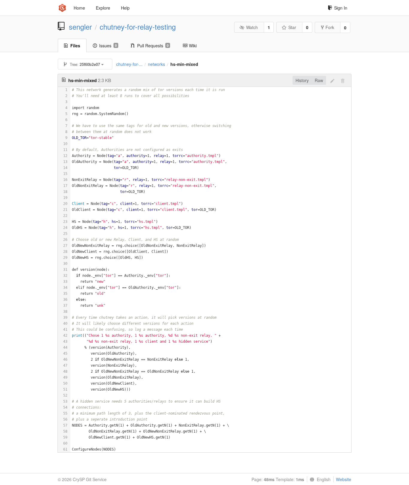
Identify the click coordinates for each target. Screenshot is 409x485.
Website (343, 479)
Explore (103, 8)
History (302, 80)
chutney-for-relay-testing (138, 27)
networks (156, 64)
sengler (80, 27)
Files (75, 46)
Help (125, 8)
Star (292, 27)
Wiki (193, 46)
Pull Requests (153, 46)
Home (79, 8)
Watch (252, 27)
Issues (108, 46)
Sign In (340, 8)
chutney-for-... (129, 64)
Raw (319, 80)
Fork (329, 27)
